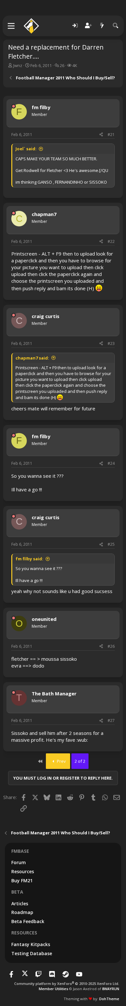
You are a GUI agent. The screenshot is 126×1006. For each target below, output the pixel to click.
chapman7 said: (32, 358)
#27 (111, 720)
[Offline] (13, 106)
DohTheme (109, 998)
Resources (22, 871)
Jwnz (17, 65)
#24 (111, 463)
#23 (111, 343)
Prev (61, 761)
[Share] (101, 135)
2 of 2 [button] (80, 761)
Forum (18, 862)
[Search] (115, 26)
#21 (111, 134)
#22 (111, 241)
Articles (19, 903)
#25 (111, 544)
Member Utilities (53, 988)
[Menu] (11, 25)
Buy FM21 (22, 880)
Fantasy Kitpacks (30, 944)
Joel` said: (26, 149)
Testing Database (31, 953)
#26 (111, 646)
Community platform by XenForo (66, 983)
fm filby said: (29, 559)
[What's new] (102, 26)
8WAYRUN (110, 988)
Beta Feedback (27, 921)
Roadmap (22, 912)
